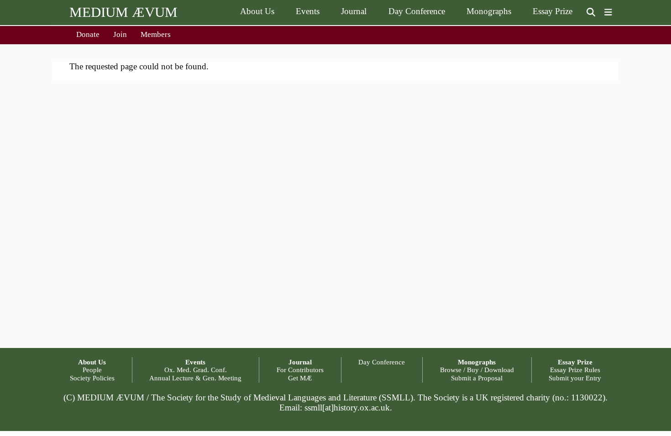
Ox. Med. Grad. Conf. (195, 370)
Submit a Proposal (477, 378)
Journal (354, 11)
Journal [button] (300, 362)
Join (120, 34)
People (92, 370)
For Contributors (300, 370)
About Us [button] (92, 362)
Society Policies (92, 378)
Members (156, 34)
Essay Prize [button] (575, 362)
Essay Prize (552, 11)
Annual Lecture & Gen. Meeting (195, 378)
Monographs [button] (477, 362)
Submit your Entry (575, 378)
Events (308, 11)
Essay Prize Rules (575, 370)
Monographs (489, 11)
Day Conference (416, 11)
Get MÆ (300, 378)
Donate (88, 34)
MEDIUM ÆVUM (123, 12)
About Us (257, 11)
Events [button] (195, 362)
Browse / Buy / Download (477, 370)
